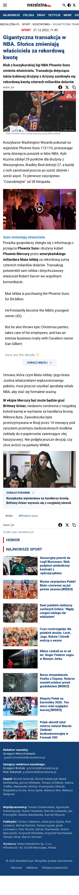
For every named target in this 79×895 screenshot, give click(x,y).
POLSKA (28, 15)
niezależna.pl (10, 24)
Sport (26, 24)
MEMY (68, 15)
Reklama (31, 867)
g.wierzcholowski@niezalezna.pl (24, 757)
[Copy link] (74, 87)
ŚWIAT (41, 15)
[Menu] (5, 5)
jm (12, 87)
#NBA (9, 516)
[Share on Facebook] (60, 87)
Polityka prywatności (55, 867)
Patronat (16, 867)
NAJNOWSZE (11, 15)
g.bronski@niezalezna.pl (42, 768)
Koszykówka (41, 24)
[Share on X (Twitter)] (67, 87)
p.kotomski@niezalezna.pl (39, 772)
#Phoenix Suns (28, 516)
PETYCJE (55, 15)
